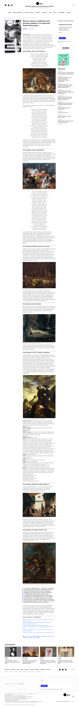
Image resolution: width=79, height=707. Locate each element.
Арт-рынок (37, 12)
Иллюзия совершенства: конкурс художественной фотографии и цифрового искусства (65, 98)
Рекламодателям (20, 683)
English (9, 12)
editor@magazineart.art (23, 699)
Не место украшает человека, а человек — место (64, 117)
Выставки (44, 12)
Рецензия (20, 671)
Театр (50, 12)
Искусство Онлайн (29, 12)
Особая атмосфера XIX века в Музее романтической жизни (35, 625)
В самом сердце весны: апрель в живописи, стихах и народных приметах (38, 632)
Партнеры (42, 669)
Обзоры (10, 671)
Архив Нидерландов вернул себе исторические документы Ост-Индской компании (29, 662)
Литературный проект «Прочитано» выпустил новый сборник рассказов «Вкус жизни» (48, 662)
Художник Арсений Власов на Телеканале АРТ (64, 108)
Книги (55, 12)
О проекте (26, 669)
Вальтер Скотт (44, 636)
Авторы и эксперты (34, 669)
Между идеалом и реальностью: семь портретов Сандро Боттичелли (37, 629)
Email (60, 32)
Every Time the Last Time (63, 112)
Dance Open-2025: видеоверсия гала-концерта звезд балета (66, 121)
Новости (6, 671)
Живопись (25, 637)
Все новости (60, 124)
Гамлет (49, 636)
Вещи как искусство (18, 12)
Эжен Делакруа (36, 637)
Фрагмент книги (32, 671)
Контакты (69, 12)
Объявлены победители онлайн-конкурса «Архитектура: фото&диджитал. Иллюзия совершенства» (65, 79)
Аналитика (26, 671)
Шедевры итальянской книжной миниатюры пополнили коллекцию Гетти (65, 662)
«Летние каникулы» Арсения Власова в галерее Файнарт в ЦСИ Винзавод (66, 73)
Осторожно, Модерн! (27, 630)
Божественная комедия (35, 636)
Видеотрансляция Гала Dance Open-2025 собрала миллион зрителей (65, 104)
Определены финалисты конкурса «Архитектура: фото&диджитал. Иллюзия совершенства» (65, 86)
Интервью (16, 671)
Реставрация (61, 12)
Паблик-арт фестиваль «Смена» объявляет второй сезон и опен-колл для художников (66, 92)
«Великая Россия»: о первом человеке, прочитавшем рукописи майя (12, 662)
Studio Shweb (71, 701)
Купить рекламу (8, 53)
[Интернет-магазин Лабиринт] (63, 65)
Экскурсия (38, 671)
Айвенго (27, 636)
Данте (52, 636)
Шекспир (30, 637)
